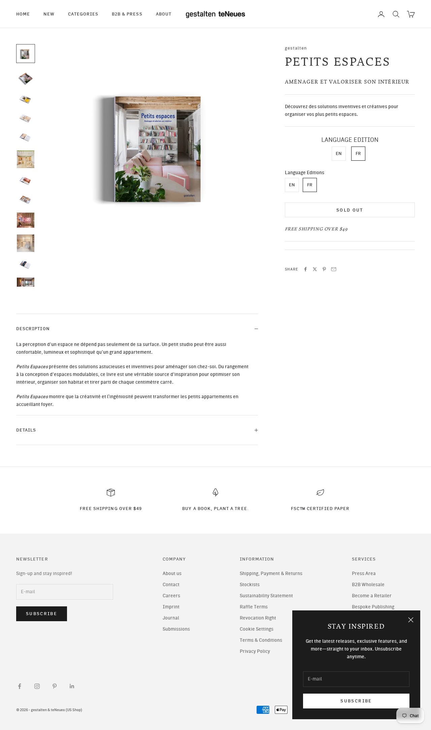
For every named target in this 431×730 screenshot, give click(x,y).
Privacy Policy (255, 651)
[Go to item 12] (25, 283)
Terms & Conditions (261, 640)
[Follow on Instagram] (37, 686)
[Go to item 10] (25, 243)
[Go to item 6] (25, 159)
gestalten (296, 48)
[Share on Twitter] (315, 269)
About (163, 14)
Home (23, 14)
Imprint (171, 607)
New (49, 14)
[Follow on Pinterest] (54, 686)
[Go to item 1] (25, 53)
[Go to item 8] (25, 200)
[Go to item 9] (25, 220)
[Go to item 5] (25, 137)
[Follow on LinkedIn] (72, 686)
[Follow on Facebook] (19, 686)
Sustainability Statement (266, 596)
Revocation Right (258, 618)
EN (339, 153)
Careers (171, 596)
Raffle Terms (254, 607)
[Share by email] (333, 269)
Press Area (364, 573)
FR (358, 153)
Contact (171, 585)
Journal (171, 618)
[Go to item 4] (25, 118)
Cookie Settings (256, 629)
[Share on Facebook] (305, 269)
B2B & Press (127, 14)
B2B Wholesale (368, 585)
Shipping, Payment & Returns (271, 573)
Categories (83, 14)
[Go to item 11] (25, 265)
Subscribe (356, 700)
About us (172, 573)
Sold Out (349, 210)
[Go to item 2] (25, 77)
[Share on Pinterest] (324, 269)
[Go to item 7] (25, 181)
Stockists (250, 585)
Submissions (176, 629)
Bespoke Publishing (373, 607)
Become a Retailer (372, 596)
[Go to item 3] (25, 99)
